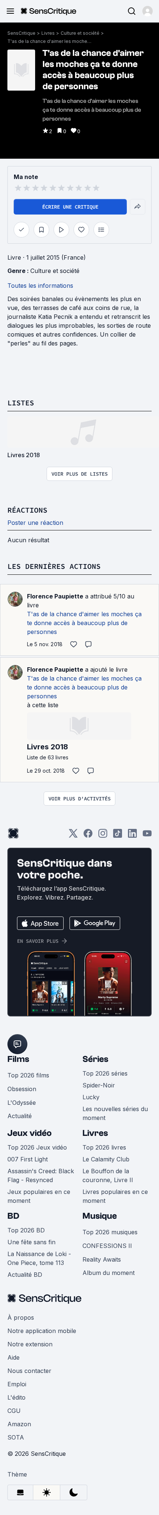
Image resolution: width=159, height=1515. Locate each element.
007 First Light (27, 1159)
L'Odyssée (21, 1102)
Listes (20, 402)
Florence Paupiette (55, 596)
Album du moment (108, 1272)
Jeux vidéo (29, 1133)
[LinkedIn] (132, 836)
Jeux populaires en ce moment (38, 1196)
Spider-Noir (98, 1085)
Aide (13, 1357)
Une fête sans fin (31, 1242)
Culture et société (80, 33)
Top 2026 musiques (110, 1232)
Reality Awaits (101, 1259)
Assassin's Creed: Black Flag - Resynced (40, 1175)
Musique (99, 1216)
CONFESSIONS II (107, 1245)
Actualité (19, 1116)
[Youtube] (147, 836)
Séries (95, 1059)
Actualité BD (24, 1274)
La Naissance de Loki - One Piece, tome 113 (39, 1258)
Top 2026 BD (26, 1230)
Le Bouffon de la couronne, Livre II (107, 1175)
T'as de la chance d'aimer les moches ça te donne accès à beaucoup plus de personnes (49, 41)
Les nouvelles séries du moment (115, 1113)
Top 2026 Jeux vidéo (37, 1147)
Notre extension (30, 1344)
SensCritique (21, 33)
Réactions (27, 509)
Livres (48, 33)
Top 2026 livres (104, 1147)
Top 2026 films (28, 1075)
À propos (20, 1317)
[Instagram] (102, 836)
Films (18, 1059)
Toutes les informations (40, 285)
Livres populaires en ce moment (115, 1196)
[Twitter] (73, 836)
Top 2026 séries (105, 1073)
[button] (147, 11)
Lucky (90, 1097)
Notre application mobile (41, 1331)
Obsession (21, 1089)
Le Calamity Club (105, 1159)
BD (13, 1216)
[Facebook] (88, 836)
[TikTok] (117, 836)
